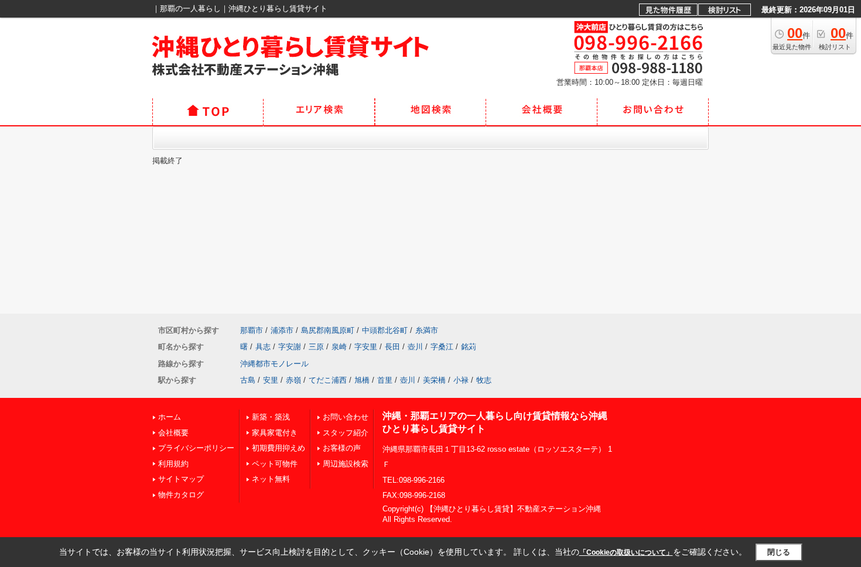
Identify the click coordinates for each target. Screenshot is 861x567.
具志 (263, 346)
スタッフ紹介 (345, 432)
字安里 (365, 346)
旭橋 (362, 380)
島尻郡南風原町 (327, 330)
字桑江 (441, 346)
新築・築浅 (271, 417)
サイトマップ (181, 479)
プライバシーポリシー (196, 448)
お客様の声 (342, 448)
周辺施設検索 (345, 463)
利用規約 (173, 463)
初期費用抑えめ (278, 448)
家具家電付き (275, 432)
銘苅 (468, 346)
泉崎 (339, 346)
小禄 (461, 380)
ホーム (169, 417)
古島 (247, 380)
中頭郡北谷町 (385, 330)
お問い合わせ (345, 417)
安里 (270, 380)
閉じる (778, 552)
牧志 (483, 380)
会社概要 (173, 432)
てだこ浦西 (328, 380)
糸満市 (426, 330)
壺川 (415, 346)
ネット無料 (271, 479)
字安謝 (289, 346)
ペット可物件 (275, 463)
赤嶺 (293, 380)
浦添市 (282, 330)
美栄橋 (434, 380)
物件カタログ (181, 494)
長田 (392, 346)
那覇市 (251, 330)
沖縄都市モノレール (274, 363)
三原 (316, 346)
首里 (384, 380)
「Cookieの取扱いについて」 (626, 552)
